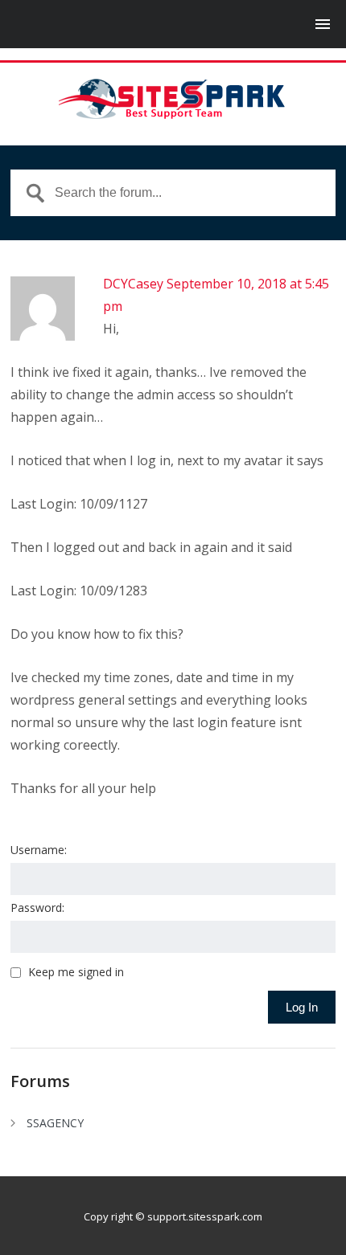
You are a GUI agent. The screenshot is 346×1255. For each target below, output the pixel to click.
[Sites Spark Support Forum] (173, 99)
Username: (38, 849)
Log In (302, 1007)
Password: (37, 907)
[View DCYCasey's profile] (42, 337)
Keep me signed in (76, 972)
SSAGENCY (55, 1122)
